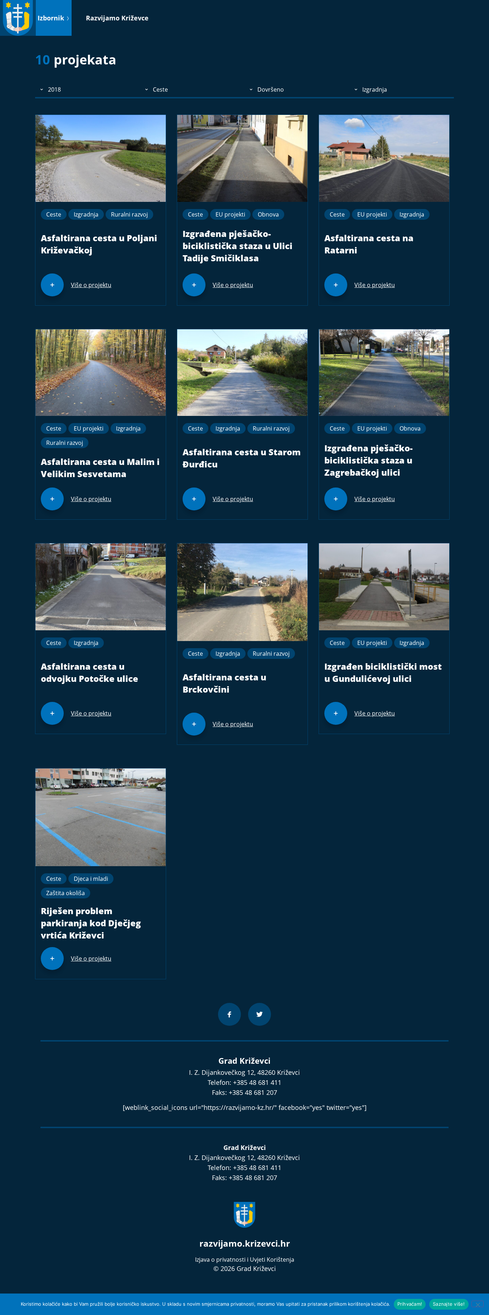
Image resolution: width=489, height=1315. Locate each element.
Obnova (268, 214)
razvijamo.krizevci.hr (244, 1243)
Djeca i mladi (91, 879)
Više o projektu (91, 285)
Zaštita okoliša (65, 893)
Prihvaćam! (409, 1304)
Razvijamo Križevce (117, 18)
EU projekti (230, 214)
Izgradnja (86, 214)
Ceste (53, 214)
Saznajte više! (449, 1304)
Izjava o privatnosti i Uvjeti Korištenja (244, 1259)
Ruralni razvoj (129, 214)
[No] (477, 1304)
